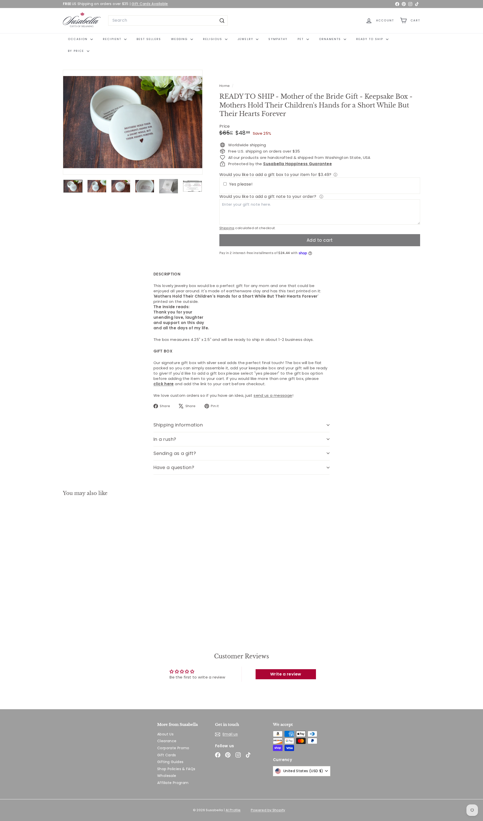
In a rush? (164, 439)
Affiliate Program (172, 782)
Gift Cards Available (150, 3)
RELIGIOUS (213, 39)
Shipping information (178, 425)
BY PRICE (77, 51)
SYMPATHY (278, 39)
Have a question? (173, 467)
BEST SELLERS (149, 39)
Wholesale (166, 775)
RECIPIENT (113, 39)
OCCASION (78, 39)
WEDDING (180, 39)
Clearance (166, 740)
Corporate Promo (173, 748)
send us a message (273, 395)
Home (225, 86)
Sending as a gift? (174, 453)
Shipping (226, 228)
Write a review (285, 674)
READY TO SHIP (370, 39)
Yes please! (241, 184)
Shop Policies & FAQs (176, 768)
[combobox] (168, 20)
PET (301, 39)
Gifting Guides (170, 761)
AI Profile (233, 810)
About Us (165, 734)
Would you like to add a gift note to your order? (268, 196)
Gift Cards (166, 755)
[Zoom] (132, 122)
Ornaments (330, 39)
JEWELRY (246, 39)
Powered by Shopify (268, 810)
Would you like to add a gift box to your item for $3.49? (275, 174)
